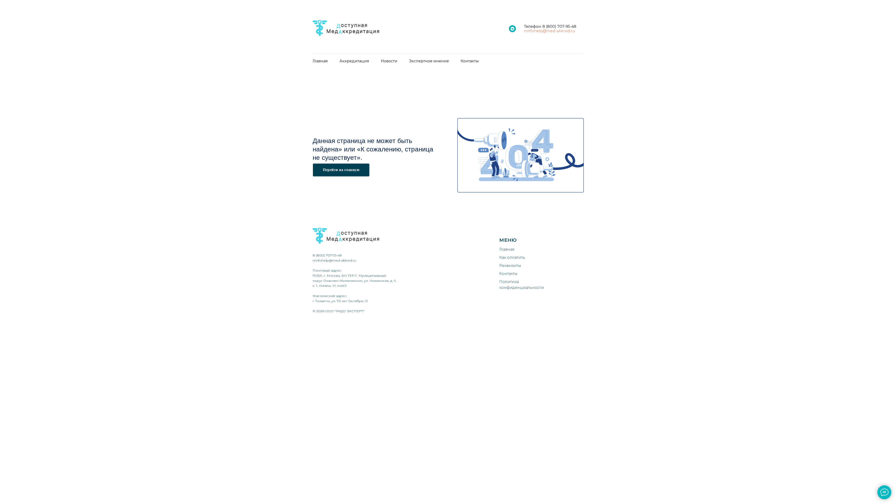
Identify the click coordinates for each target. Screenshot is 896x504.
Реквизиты (510, 265)
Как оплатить (512, 257)
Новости (389, 61)
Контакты (470, 61)
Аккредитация (354, 61)
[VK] (512, 28)
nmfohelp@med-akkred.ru (549, 31)
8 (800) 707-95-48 (559, 26)
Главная (320, 61)
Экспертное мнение (429, 61)
